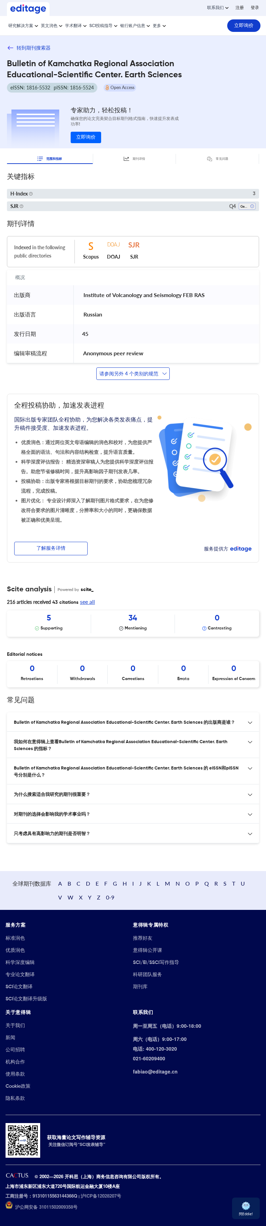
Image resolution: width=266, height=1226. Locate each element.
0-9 (110, 897)
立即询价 (86, 137)
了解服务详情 (50, 548)
